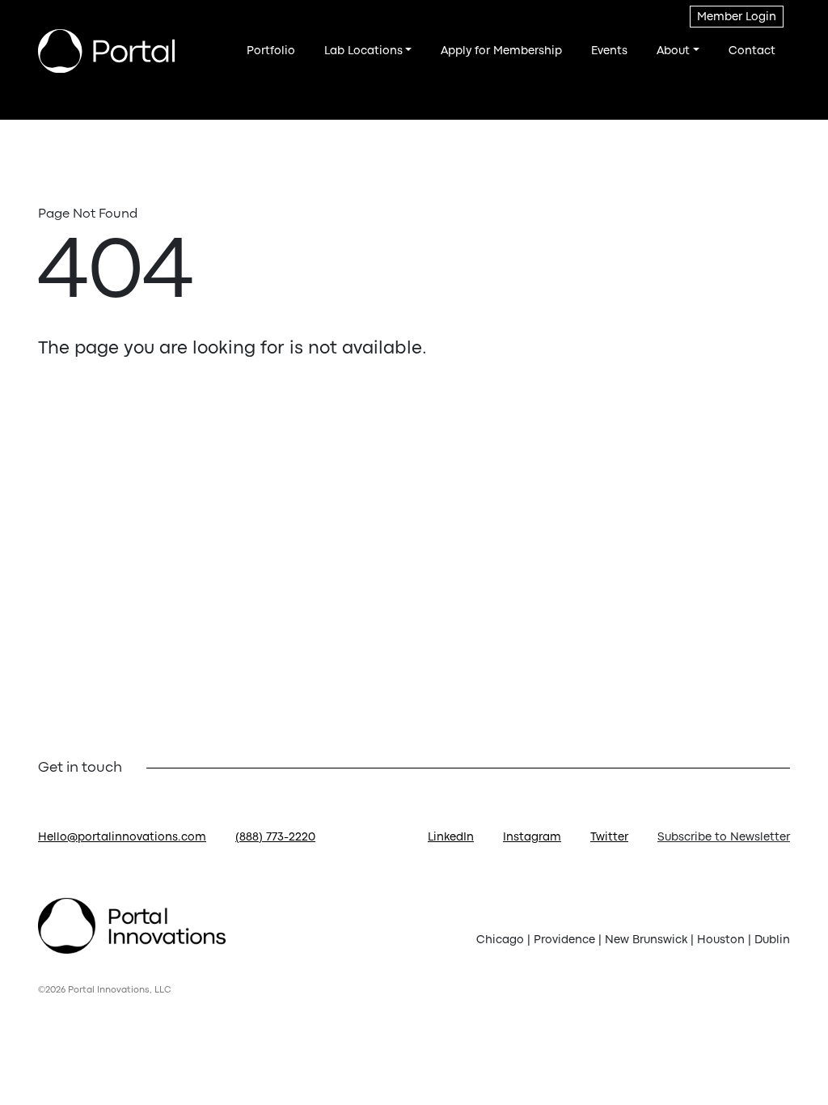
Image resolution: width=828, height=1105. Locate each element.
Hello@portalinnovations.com (122, 837)
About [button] (673, 51)
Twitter (609, 837)
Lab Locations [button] (363, 51)
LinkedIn (451, 837)
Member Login (736, 17)
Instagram (532, 837)
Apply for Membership (501, 51)
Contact (752, 51)
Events (609, 51)
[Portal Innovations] (106, 51)
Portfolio (271, 51)
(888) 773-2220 (275, 837)
